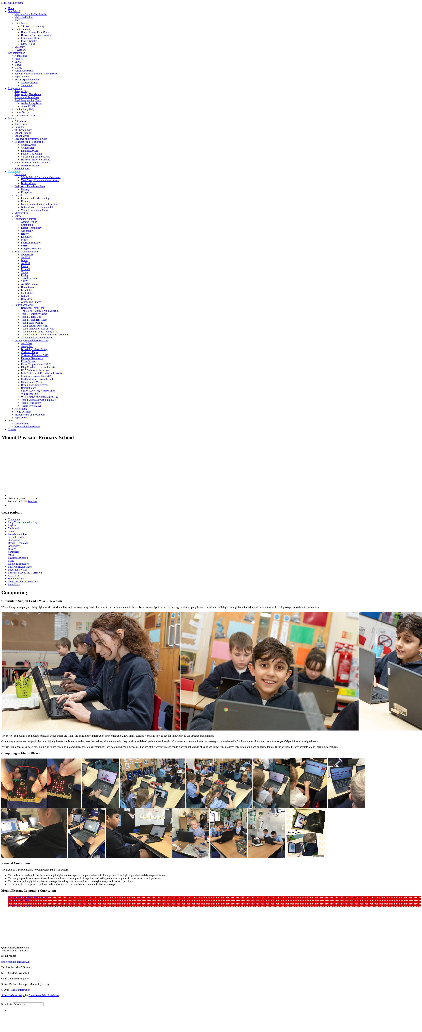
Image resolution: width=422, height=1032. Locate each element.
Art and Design (29, 221)
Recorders (26, 299)
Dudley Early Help (24, 109)
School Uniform (23, 132)
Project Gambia (29, 41)
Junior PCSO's (28, 106)
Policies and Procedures (27, 97)
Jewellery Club (29, 278)
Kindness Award (29, 150)
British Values (28, 183)
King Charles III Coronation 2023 (38, 367)
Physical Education (31, 242)
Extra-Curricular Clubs (26, 251)
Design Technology (31, 227)
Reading (25, 201)
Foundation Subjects (25, 218)
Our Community (23, 29)
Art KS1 (25, 257)
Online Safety (22, 112)
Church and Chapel (31, 38)
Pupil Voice (21, 417)
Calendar (19, 127)
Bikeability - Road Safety (34, 349)
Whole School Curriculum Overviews (40, 177)
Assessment (21, 408)
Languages (26, 236)
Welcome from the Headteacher (31, 14)
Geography (27, 230)
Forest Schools (28, 361)
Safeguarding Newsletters (28, 94)
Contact (12, 429)
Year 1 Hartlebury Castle (34, 313)
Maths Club (27, 293)
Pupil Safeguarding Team (28, 100)
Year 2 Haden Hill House (34, 319)
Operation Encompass (26, 115)
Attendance (20, 121)
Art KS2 (25, 263)
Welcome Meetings (31, 165)
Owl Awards (27, 147)
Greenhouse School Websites (44, 995)
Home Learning (23, 411)
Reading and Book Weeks (34, 385)
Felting (24, 275)
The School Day (23, 130)
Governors (20, 49)
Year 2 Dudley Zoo (31, 316)
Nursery (25, 189)
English (18, 195)
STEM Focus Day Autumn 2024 (38, 390)
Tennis (24, 272)
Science (19, 216)
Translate (32, 501)
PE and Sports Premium (27, 79)
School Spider (22, 168)
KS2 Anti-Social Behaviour (35, 370)
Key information (16, 52)
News (11, 420)
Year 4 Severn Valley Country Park (39, 331)
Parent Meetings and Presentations (32, 162)
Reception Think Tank (33, 307)
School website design (13, 995)
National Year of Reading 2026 (37, 207)
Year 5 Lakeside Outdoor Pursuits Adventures (45, 334)
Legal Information (20, 989)
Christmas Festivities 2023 (34, 355)
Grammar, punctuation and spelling (39, 204)
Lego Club (26, 290)
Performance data (24, 70)
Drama (24, 266)
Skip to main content (12, 2)
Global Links (28, 44)
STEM (24, 281)
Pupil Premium (22, 76)
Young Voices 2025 (31, 405)
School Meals (22, 135)
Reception (26, 192)
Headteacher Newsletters (27, 426)
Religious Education (31, 248)
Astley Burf (27, 346)
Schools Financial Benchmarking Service (36, 73)
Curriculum (14, 171)
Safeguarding (15, 88)
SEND (18, 61)
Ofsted (18, 64)
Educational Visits (24, 304)
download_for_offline (19, 900)
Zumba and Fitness (31, 302)
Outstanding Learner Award (35, 156)
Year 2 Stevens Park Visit (34, 325)
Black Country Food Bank (35, 32)
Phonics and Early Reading (35, 198)
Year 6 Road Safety (31, 402)
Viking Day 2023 (30, 393)
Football (25, 269)
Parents (11, 118)
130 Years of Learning (32, 26)
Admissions (21, 55)
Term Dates (21, 124)
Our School (14, 11)
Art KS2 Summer (30, 284)
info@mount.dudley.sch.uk (15, 961)
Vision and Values (24, 17)
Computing (27, 224)
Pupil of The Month (31, 153)
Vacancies (20, 46)
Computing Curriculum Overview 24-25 (29, 897)
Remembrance (28, 388)
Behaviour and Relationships (30, 141)
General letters (22, 423)
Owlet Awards (28, 144)
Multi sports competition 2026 (36, 376)
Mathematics (21, 213)
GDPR (18, 67)
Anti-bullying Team (31, 103)
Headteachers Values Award (35, 159)
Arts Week (26, 343)
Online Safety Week (31, 382)
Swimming (26, 85)
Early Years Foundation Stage (30, 186)
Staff (17, 20)
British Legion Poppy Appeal (36, 35)
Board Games (28, 287)
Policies (19, 58)
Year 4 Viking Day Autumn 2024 (38, 399)
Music (24, 239)
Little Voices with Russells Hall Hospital (42, 373)
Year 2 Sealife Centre (32, 322)
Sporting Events (29, 82)
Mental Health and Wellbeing (30, 414)
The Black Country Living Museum (40, 310)
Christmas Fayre (29, 352)
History (25, 233)
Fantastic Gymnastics (32, 358)
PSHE (24, 245)
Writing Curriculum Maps (34, 210)
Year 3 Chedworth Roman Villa (37, 328)
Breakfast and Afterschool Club (31, 138)
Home (11, 8)
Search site (7, 1004)
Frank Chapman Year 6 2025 (36, 364)
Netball (25, 296)
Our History (21, 23)
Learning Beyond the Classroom (31, 340)
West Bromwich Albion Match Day (39, 396)
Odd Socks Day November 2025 (38, 379)
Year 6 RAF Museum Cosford (37, 337)
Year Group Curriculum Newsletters (40, 180)
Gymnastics (27, 254)
